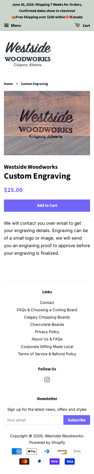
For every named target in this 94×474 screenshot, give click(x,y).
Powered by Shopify (47, 442)
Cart (86, 26)
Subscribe (77, 420)
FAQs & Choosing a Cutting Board (47, 310)
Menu (15, 25)
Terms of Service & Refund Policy (47, 354)
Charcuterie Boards (47, 324)
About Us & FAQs (47, 339)
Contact (47, 302)
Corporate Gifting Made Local (47, 346)
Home (8, 84)
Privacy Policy (47, 331)
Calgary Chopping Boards (47, 317)
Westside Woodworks (64, 436)
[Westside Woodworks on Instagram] (47, 380)
